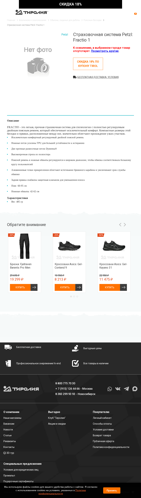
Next (125, 225)
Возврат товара (102, 435)
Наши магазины (12, 418)
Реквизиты (9, 441)
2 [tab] (74, 296)
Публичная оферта (103, 441)
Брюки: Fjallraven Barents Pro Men (20, 266)
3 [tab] (77, 296)
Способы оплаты (102, 423)
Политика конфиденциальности (111, 447)
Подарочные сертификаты (18, 481)
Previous (120, 225)
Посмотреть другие (105, 51)
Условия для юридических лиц (21, 469)
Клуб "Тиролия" (57, 418)
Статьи (7, 435)
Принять (112, 490)
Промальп (9, 475)
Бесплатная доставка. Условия (98, 77)
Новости (8, 429)
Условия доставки (103, 429)
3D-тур (10, 453)
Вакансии (8, 423)
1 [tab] (71, 296)
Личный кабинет (102, 418)
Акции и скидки (57, 423)
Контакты (8, 447)
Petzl (64, 34)
